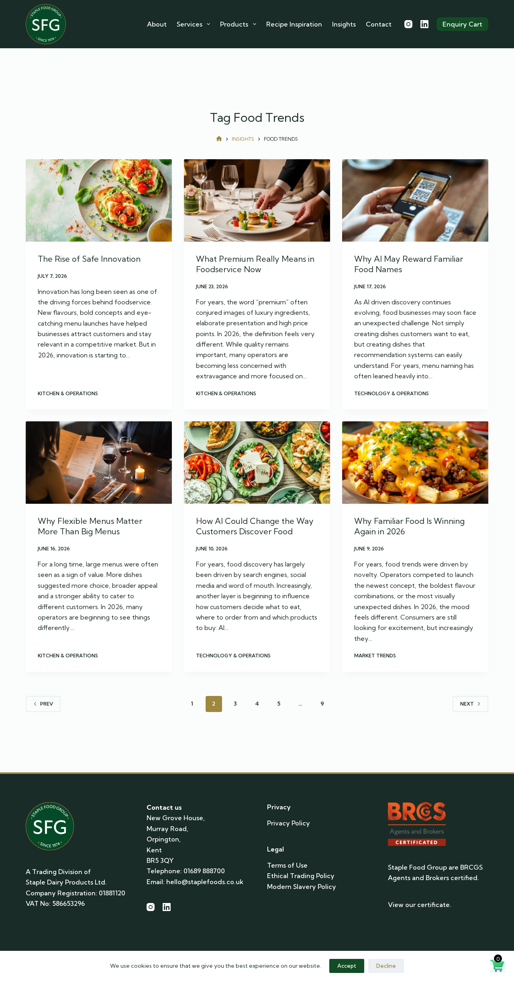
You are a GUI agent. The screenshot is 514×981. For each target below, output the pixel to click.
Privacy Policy (288, 823)
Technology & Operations (391, 393)
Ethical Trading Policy (301, 876)
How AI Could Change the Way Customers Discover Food (255, 526)
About (157, 24)
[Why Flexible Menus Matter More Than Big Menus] (99, 462)
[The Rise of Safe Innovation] (99, 200)
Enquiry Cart (462, 24)
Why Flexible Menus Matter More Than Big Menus (90, 526)
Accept (346, 966)
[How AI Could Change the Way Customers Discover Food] (257, 462)
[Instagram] (408, 24)
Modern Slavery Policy (301, 886)
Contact (379, 24)
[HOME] (219, 139)
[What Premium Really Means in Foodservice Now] (257, 200)
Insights (344, 24)
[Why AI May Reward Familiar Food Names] (415, 200)
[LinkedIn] (424, 24)
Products (234, 24)
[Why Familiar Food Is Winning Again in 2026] (415, 462)
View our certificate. (419, 905)
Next (467, 704)
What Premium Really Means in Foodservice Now (255, 264)
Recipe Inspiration (294, 24)
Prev (46, 704)
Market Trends (375, 656)
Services (189, 24)
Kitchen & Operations (68, 393)
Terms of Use (287, 865)
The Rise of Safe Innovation (89, 259)
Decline (386, 966)
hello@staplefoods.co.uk (204, 882)
